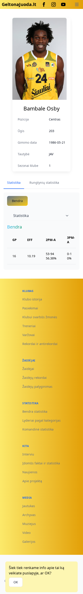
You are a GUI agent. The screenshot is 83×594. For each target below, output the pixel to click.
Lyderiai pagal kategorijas (41, 420)
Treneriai (29, 326)
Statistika (21, 215)
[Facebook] (44, 4)
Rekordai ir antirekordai (40, 344)
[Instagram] (53, 4)
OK (16, 582)
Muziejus (29, 524)
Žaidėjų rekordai (34, 378)
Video (26, 533)
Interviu (28, 454)
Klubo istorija (32, 299)
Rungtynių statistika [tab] (44, 182)
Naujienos (29, 472)
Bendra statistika (34, 411)
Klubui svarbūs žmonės (39, 317)
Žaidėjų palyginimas (37, 386)
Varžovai (28, 335)
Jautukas (28, 506)
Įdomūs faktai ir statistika (41, 463)
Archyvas (29, 515)
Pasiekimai (30, 308)
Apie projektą (32, 481)
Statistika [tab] (14, 182)
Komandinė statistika (38, 429)
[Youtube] (63, 4)
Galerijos (28, 541)
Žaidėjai (28, 369)
